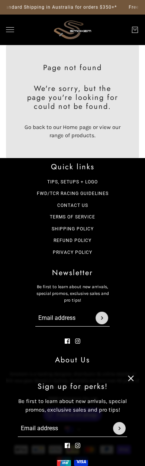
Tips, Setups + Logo (72, 182)
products (82, 135)
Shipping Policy (73, 229)
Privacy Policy (72, 252)
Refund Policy (72, 240)
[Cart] (135, 30)
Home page (77, 127)
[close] (131, 378)
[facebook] (67, 445)
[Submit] (119, 428)
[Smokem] (72, 30)
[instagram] (78, 445)
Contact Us (72, 205)
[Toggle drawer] (10, 29)
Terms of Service (72, 217)
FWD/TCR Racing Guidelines (73, 193)
